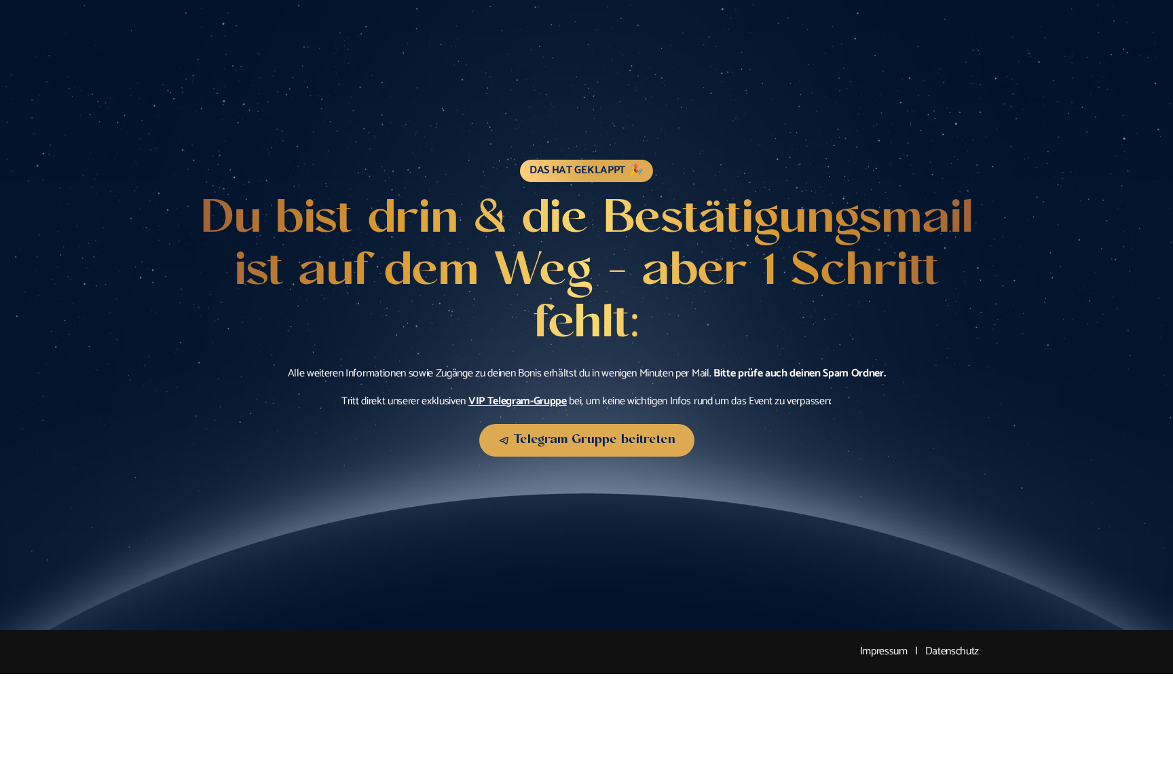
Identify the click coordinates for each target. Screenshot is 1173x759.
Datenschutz (952, 651)
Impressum (884, 651)
